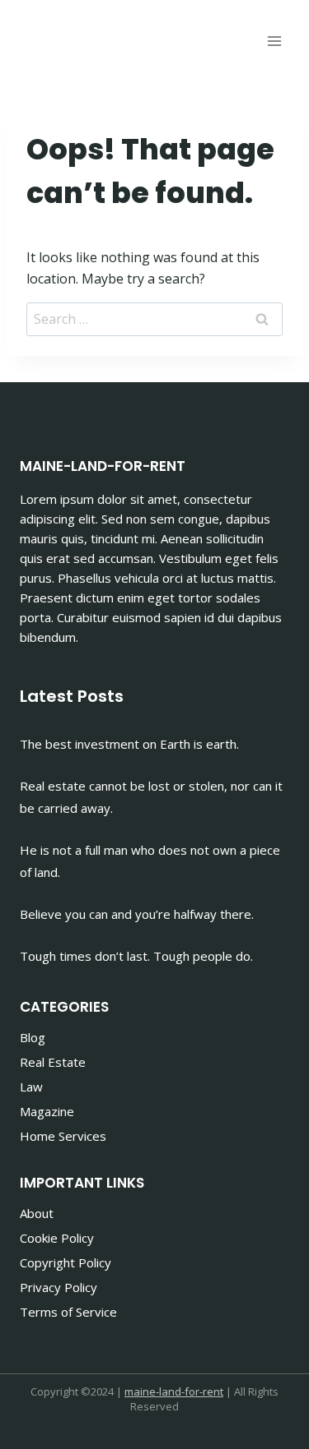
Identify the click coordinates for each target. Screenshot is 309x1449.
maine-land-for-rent (173, 1391)
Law (31, 1086)
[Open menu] (274, 40)
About (37, 1213)
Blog (32, 1037)
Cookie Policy (57, 1238)
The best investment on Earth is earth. (129, 744)
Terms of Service (68, 1312)
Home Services (63, 1136)
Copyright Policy (65, 1262)
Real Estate (53, 1062)
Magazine (47, 1111)
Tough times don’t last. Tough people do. (136, 956)
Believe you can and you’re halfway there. (137, 914)
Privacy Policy (58, 1287)
